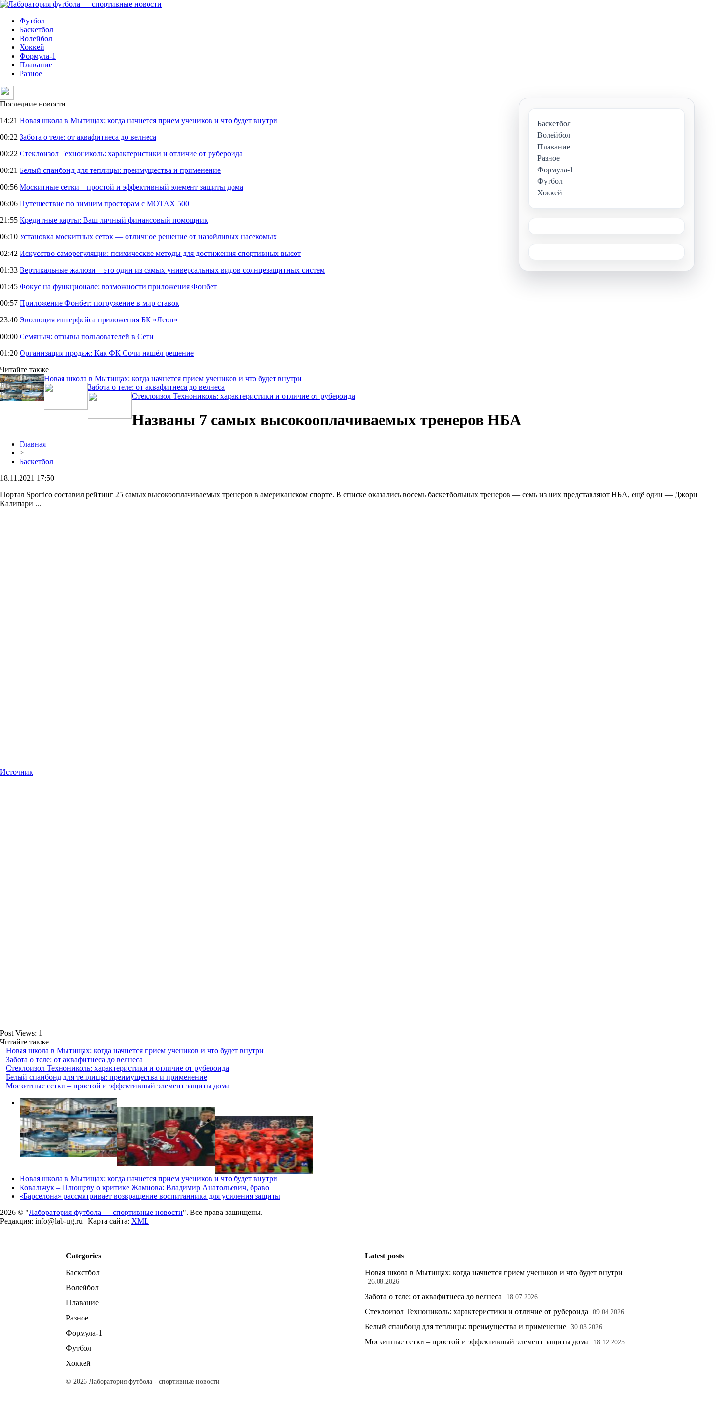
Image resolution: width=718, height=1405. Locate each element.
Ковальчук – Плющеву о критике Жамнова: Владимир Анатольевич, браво (144, 1187)
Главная (33, 444)
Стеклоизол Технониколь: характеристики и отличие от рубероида (131, 153)
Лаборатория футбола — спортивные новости (106, 1212)
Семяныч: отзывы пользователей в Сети (87, 336)
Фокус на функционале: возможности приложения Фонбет (118, 286)
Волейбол (36, 38)
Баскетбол (36, 29)
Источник (16, 772)
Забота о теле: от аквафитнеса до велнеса (88, 137)
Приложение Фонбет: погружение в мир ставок (99, 303)
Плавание (36, 65)
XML (140, 1221)
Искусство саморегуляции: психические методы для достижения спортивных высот (160, 253)
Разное (31, 73)
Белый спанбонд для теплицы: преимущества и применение (120, 170)
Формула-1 (38, 56)
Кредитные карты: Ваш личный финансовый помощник (114, 220)
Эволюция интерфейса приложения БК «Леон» (99, 320)
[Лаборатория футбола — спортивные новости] (81, 4)
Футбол (32, 21)
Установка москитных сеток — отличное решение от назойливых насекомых (148, 237)
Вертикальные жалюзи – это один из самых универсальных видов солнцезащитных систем (172, 270)
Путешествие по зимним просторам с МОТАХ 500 (104, 203)
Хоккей (32, 47)
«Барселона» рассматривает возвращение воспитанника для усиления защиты (150, 1196)
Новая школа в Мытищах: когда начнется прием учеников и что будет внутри (148, 120)
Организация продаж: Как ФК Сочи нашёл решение (107, 353)
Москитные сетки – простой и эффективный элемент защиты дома (131, 187)
